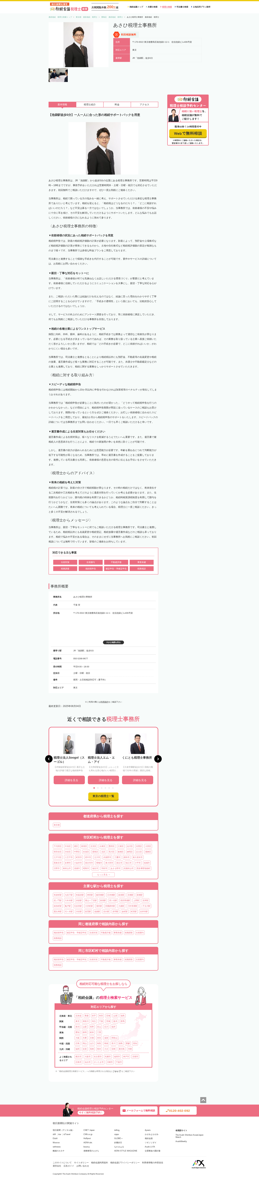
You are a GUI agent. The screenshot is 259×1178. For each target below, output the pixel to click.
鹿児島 (122, 1049)
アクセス (144, 104)
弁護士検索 (153, 7)
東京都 (57, 825)
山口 (92, 1043)
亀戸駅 (68, 906)
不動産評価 (105, 933)
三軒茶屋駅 (132, 906)
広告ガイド (69, 1166)
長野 (92, 1027)
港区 (76, 846)
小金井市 (78, 863)
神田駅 (90, 895)
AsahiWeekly (181, 1141)
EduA (55, 1138)
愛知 (77, 1032)
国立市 (119, 863)
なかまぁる (119, 1147)
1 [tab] (94, 788)
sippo (116, 1134)
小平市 (138, 863)
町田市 (79, 857)
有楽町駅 (58, 895)
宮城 (108, 1016)
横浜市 (78, 1056)
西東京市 (58, 863)
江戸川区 (58, 857)
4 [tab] (105, 788)
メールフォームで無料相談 (140, 1110)
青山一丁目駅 (91, 900)
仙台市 (88, 1062)
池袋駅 (97, 911)
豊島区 (95, 852)
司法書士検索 (182, 7)
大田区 (148, 846)
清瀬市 (77, 868)
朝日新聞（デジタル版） (63, 1130)
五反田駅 (78, 906)
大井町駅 (89, 906)
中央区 (68, 846)
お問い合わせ (82, 1166)
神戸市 (126, 1056)
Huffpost (87, 1138)
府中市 (88, 857)
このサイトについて (62, 1162)
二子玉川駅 (145, 906)
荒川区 (112, 852)
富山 (99, 1027)
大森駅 (121, 906)
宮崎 (113, 1049)
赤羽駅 (115, 911)
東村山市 (67, 868)
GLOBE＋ (118, 1138)
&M (54, 1134)
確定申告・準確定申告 (76, 933)
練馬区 (130, 852)
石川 (106, 1027)
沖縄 (130, 1049)
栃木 (115, 1021)
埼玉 (94, 1021)
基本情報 (62, 104)
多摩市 (68, 863)
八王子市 (69, 857)
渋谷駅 (79, 911)
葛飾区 (148, 852)
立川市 (97, 857)
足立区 (139, 852)
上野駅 (136, 900)
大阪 (77, 1038)
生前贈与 (140, 933)
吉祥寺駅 (144, 911)
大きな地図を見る (113, 642)
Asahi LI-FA (150, 1147)
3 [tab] (101, 788)
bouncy (86, 1147)
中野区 (77, 852)
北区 (103, 852)
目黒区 (139, 846)
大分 (106, 1049)
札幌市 (108, 1056)
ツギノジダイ (150, 1142)
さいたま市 (99, 1062)
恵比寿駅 (58, 911)
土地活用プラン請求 (201, 7)
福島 (123, 1016)
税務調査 (129, 933)
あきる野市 (115, 868)
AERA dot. (88, 1142)
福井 (113, 1027)
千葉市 (119, 1062)
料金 (117, 104)
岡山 (85, 1043)
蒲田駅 (99, 906)
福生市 (95, 868)
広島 (77, 1043)
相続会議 (149, 1138)
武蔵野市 (107, 857)
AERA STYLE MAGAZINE (125, 1151)
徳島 (121, 1043)
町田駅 (134, 911)
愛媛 (128, 1043)
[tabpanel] (69, 758)
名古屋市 (98, 1056)
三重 (99, 1032)
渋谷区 (68, 852)
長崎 (92, 1049)
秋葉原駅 (80, 895)
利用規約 (104, 702)
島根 (106, 1043)
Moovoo (56, 1142)
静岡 (85, 1032)
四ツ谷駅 (113, 900)
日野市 (57, 868)
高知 (135, 1043)
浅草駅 (145, 900)
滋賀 (106, 1038)
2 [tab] (98, 788)
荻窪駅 (88, 911)
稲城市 (147, 863)
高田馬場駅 (125, 900)
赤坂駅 (79, 900)
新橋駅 (140, 895)
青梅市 (99, 863)
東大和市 (109, 863)
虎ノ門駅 (58, 900)
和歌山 (114, 1038)
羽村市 (104, 868)
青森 (87, 1016)
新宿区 (84, 846)
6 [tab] (113, 788)
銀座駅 (121, 895)
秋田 (101, 1016)
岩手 (94, 1016)
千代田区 (58, 846)
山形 (115, 1016)
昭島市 (86, 868)
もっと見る (102, 874)
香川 (113, 1043)
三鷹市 (117, 857)
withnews (57, 1147)
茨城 (108, 1021)
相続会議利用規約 (99, 1162)
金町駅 (125, 911)
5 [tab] (109, 788)
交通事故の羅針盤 (152, 1151)
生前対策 (93, 933)
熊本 (99, 1049)
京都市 (135, 1056)
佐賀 (85, 1049)
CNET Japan (89, 1130)
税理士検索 (167, 7)
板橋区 (121, 852)
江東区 (121, 846)
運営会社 (57, 1166)
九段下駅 (69, 895)
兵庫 (85, 1038)
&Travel (67, 1134)
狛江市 (128, 863)
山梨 (85, 1027)
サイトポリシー (81, 1162)
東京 (77, 1021)
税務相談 (58, 938)
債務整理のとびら (91, 1151)
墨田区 (112, 846)
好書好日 (118, 1142)
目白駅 (106, 911)
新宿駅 (103, 900)
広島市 (78, 1062)
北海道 (78, 1016)
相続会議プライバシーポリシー (125, 1162)
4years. (148, 1130)
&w (59, 1134)
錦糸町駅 (58, 906)
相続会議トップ (136, 7)
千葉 (101, 1021)
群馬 (123, 1021)
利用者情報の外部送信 (152, 1162)
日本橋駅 (111, 895)
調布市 (127, 857)
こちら (115, 1071)
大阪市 (88, 1056)
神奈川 (86, 1021)
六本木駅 (69, 900)
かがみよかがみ (151, 1134)
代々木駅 (69, 911)
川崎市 (110, 1062)
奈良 (99, 1038)
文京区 (93, 846)
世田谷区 (58, 852)
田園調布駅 (110, 906)
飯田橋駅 (100, 895)
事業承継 (118, 933)
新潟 (77, 1027)
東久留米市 (138, 857)
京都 (92, 1038)
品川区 (130, 846)
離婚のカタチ (58, 1151)
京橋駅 (130, 895)
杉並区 (86, 852)
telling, (117, 1130)
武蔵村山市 (128, 868)
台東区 (102, 846)
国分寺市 (89, 863)
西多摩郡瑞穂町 (143, 868)
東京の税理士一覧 (103, 796)
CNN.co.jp (87, 1134)
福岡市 (117, 1056)
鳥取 (99, 1043)
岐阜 (92, 1032)
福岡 (77, 1049)
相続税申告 (59, 933)
